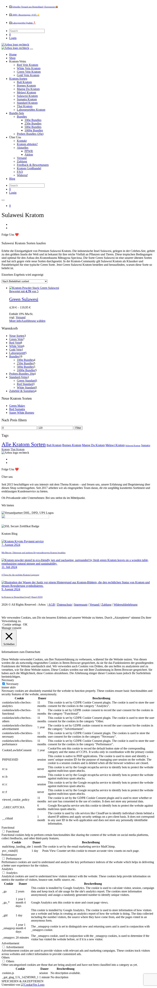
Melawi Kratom (115, 445)
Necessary (12, 683)
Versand (20, 317)
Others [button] (6, 957)
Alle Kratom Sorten (24, 444)
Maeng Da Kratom (93, 445)
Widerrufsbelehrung (125, 604)
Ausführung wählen (33, 320)
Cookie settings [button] (11, 624)
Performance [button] (9, 854)
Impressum (80, 604)
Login (12, 38)
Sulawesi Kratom (132, 445)
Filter (78, 427)
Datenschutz (64, 604)
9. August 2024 (11, 589)
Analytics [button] (7, 869)
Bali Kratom (54, 445)
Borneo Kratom (71, 445)
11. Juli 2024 (9, 567)
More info (15, 320)
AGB (51, 604)
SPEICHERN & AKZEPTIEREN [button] (22, 981)
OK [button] (25, 624)
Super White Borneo (21, 412)
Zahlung (106, 604)
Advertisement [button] (10, 943)
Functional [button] (8, 827)
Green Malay (17, 405)
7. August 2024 (11, 544)
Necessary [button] (8, 680)
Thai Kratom (18, 449)
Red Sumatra (17, 409)
